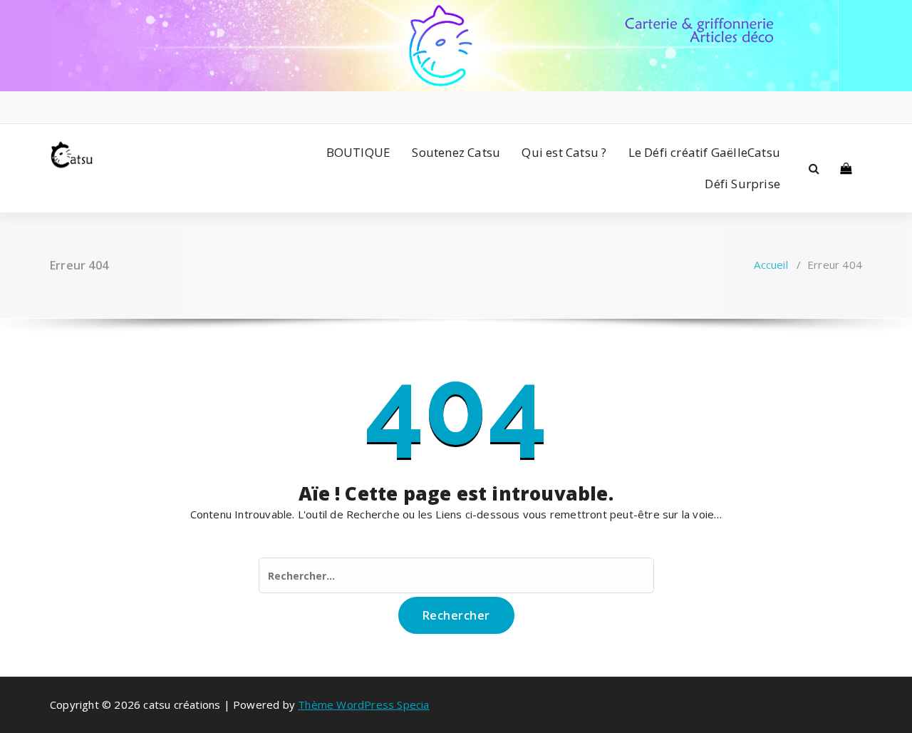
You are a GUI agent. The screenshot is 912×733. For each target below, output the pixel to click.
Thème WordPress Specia (363, 704)
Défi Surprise (742, 183)
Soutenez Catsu (456, 152)
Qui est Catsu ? (564, 152)
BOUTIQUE (358, 152)
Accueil (770, 264)
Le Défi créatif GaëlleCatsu (704, 152)
